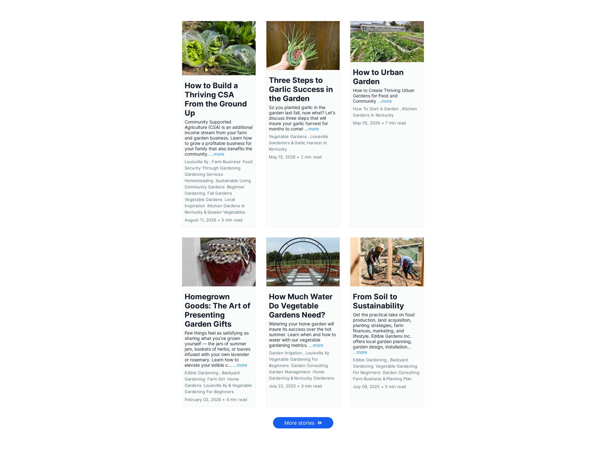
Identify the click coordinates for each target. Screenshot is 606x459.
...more (217, 154)
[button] (219, 124)
